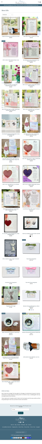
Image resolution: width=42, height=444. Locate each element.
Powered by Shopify (27, 435)
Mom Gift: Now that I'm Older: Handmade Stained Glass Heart (31, 159)
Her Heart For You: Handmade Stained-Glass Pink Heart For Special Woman (10, 357)
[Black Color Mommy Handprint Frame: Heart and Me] (30, 236)
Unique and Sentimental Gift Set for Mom (11, 36)
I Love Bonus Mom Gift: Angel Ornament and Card (31, 209)
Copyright (38, 427)
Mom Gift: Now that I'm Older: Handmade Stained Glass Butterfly (11, 110)
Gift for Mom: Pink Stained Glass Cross (11, 60)
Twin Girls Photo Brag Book (31, 282)
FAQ (26, 424)
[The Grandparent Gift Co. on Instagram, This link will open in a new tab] (20, 422)
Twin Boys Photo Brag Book (11, 282)
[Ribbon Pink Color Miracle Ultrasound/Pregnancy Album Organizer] (33, 310)
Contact (29, 424)
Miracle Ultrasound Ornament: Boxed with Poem (31, 333)
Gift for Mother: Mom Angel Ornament (11, 258)
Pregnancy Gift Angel (10, 306)
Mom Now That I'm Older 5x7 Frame (31, 36)
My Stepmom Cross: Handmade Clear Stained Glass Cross (31, 60)
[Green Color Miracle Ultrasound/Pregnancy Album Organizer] (29, 310)
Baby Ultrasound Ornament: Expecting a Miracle (10, 333)
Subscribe (21, 413)
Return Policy (21, 427)
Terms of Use (32, 427)
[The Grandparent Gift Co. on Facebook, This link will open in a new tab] (18, 422)
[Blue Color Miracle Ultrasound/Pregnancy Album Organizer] (31, 310)
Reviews (18, 424)
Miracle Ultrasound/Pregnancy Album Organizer (31, 306)
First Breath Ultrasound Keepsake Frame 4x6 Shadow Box (11, 134)
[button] (1, 2)
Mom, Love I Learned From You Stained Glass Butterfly (31, 110)
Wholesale (23, 424)
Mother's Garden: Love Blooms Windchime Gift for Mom (10, 85)
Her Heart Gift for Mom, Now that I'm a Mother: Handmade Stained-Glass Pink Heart (10, 159)
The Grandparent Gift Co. (18, 435)
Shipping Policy (15, 427)
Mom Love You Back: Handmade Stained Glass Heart (31, 185)
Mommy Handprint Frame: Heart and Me (31, 233)
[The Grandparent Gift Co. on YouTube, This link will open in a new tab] (23, 422)
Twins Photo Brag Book (31, 258)
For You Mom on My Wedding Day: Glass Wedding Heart (10, 234)
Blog (16, 424)
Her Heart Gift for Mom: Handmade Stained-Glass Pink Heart (31, 134)
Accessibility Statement (6, 427)
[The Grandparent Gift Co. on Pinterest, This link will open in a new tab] (21, 422)
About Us (12, 424)
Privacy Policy (26, 427)
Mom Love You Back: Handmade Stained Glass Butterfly (31, 85)
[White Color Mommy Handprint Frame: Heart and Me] (32, 236)
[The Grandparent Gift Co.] (21, 2)
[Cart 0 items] (40, 2)
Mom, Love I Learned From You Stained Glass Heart (11, 185)
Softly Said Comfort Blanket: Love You (31, 357)
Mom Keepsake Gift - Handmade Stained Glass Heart (11, 382)
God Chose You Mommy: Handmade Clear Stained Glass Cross (10, 209)
